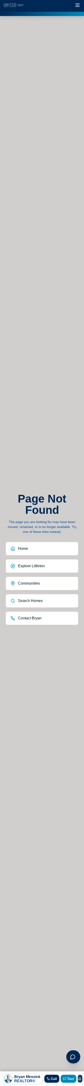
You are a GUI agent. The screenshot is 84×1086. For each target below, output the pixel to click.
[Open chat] (73, 1056)
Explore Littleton (31, 566)
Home (23, 549)
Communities (29, 583)
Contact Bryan (30, 618)
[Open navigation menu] (77, 5)
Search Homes (30, 601)
